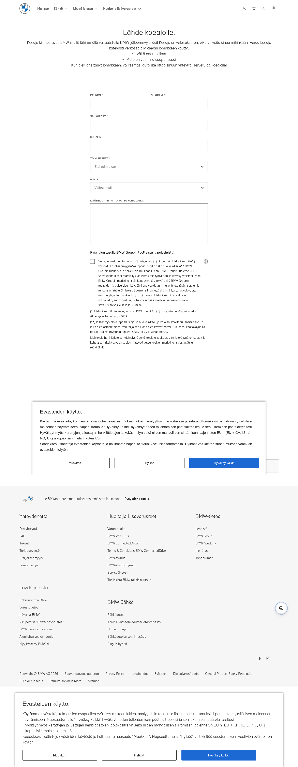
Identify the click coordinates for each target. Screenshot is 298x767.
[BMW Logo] (24, 8)
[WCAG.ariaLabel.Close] (268, 587)
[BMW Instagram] (268, 659)
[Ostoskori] (254, 8)
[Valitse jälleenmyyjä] (274, 8)
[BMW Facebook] (260, 659)
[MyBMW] (245, 8)
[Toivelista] (264, 8)
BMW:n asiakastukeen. (230, 603)
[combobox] (281, 608)
